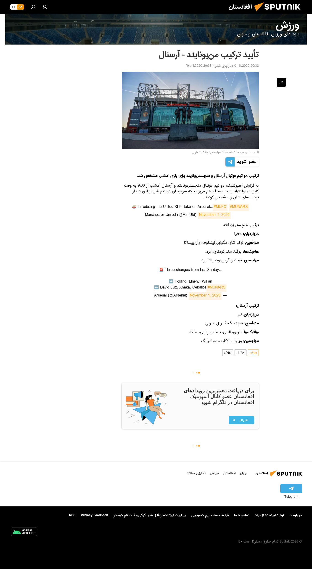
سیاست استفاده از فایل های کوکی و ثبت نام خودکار (150, 515)
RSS (72, 515)
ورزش (253, 352)
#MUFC (220, 207)
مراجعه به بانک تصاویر (206, 152)
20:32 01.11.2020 (246, 66)
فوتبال (240, 352)
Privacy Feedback (94, 515)
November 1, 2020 (214, 215)
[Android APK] (24, 532)
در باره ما (296, 515)
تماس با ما (241, 515)
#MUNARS (239, 207)
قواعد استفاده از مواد (269, 515)
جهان (243, 473)
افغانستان (229, 473)
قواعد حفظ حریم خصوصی (210, 515)
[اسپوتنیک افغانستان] (279, 13)
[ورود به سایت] (44, 6)
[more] (281, 82)
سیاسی (214, 473)
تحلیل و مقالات (196, 473)
